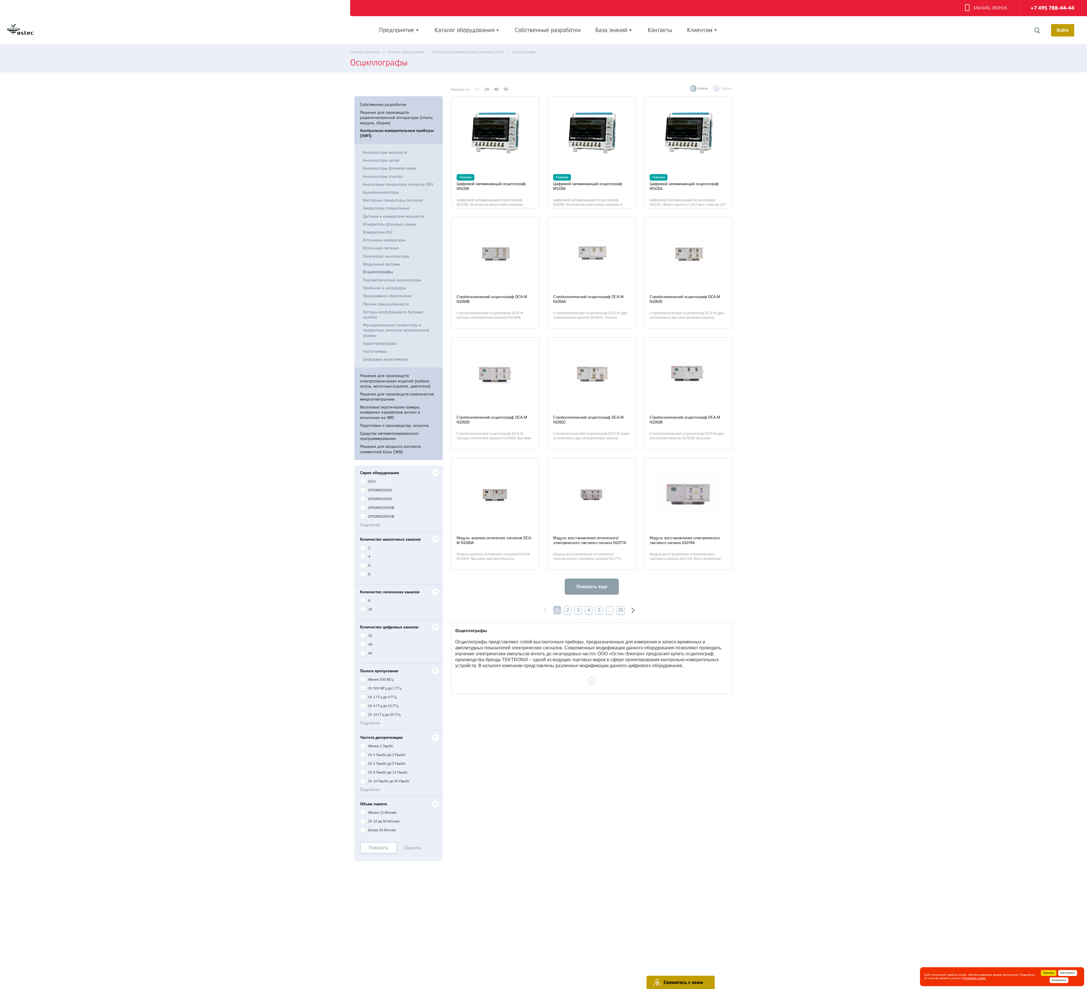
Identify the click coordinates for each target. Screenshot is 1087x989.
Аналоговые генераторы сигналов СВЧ (398, 184)
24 (486, 89)
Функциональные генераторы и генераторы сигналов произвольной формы (396, 330)
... (609, 610)
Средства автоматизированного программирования (389, 436)
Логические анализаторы (386, 256)
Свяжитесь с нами (683, 982)
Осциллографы (378, 271)
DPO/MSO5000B (380, 517)
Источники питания (381, 248)
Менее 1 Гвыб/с (380, 746)
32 (369, 636)
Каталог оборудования (465, 30)
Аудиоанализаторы (381, 192)
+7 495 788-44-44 (1052, 8)
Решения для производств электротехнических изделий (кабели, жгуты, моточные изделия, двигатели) (395, 380)
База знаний (611, 30)
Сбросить (412, 847)
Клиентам (699, 30)
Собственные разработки (548, 30)
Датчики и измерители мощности (393, 216)
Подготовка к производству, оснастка (394, 425)
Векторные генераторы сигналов (393, 200)
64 (369, 653)
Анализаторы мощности (385, 152)
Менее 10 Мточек (381, 813)
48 (496, 89)
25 (620, 610)
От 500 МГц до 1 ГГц (384, 688)
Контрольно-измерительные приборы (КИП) (397, 133)
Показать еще (591, 586)
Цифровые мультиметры (385, 359)
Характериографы (380, 343)
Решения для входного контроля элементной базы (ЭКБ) (390, 449)
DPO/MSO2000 (379, 490)
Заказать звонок (990, 8)
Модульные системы (381, 264)
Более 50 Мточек (381, 830)
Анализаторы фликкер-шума (389, 168)
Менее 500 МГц (380, 680)
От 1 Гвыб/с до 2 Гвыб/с (386, 755)
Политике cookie (974, 978)
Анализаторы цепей (381, 160)
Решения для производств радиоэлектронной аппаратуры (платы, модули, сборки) (397, 117)
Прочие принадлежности (386, 304)
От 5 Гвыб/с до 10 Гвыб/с (387, 772)
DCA (371, 481)
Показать (378, 847)
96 (506, 89)
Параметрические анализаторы (392, 280)
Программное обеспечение (387, 296)
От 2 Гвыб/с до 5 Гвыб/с (386, 764)
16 (369, 609)
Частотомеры (375, 351)
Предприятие (396, 30)
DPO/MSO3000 (379, 499)
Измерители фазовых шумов (389, 224)
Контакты (660, 30)
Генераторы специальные (386, 208)
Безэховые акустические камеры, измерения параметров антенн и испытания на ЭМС (390, 412)
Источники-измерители (384, 240)
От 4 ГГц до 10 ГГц (383, 706)
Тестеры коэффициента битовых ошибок (393, 314)
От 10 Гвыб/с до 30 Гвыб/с (388, 781)
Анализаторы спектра (383, 176)
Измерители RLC (378, 232)
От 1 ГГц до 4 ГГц (382, 697)
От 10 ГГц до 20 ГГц (384, 715)
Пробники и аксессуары (384, 288)
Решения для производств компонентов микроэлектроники (397, 396)
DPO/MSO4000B (380, 508)
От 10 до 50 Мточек (383, 821)
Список (703, 88)
